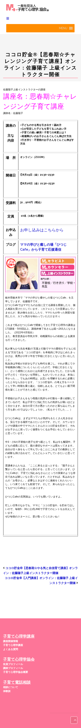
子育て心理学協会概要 (15, 672)
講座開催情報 (10, 641)
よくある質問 (10, 649)
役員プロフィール (13, 664)
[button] (63, 28)
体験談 (7, 691)
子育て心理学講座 (13, 645)
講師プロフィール (13, 668)
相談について (10, 687)
